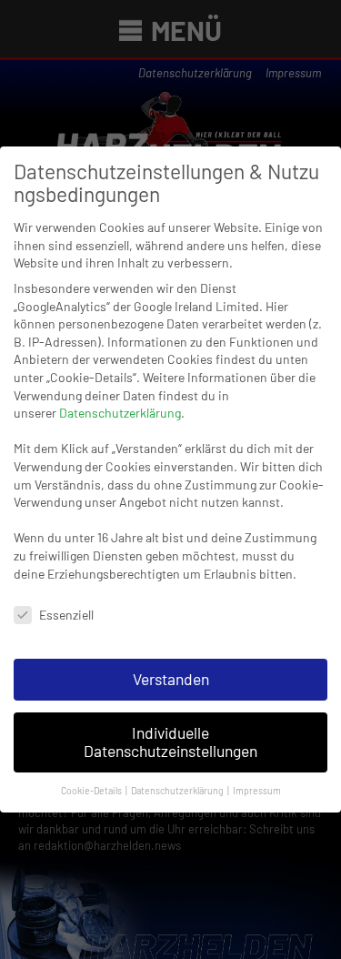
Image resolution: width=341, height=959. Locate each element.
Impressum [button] (257, 790)
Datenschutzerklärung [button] (178, 790)
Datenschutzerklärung (120, 412)
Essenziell (66, 614)
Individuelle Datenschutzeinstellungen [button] (170, 741)
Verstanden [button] (171, 679)
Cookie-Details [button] (92, 790)
